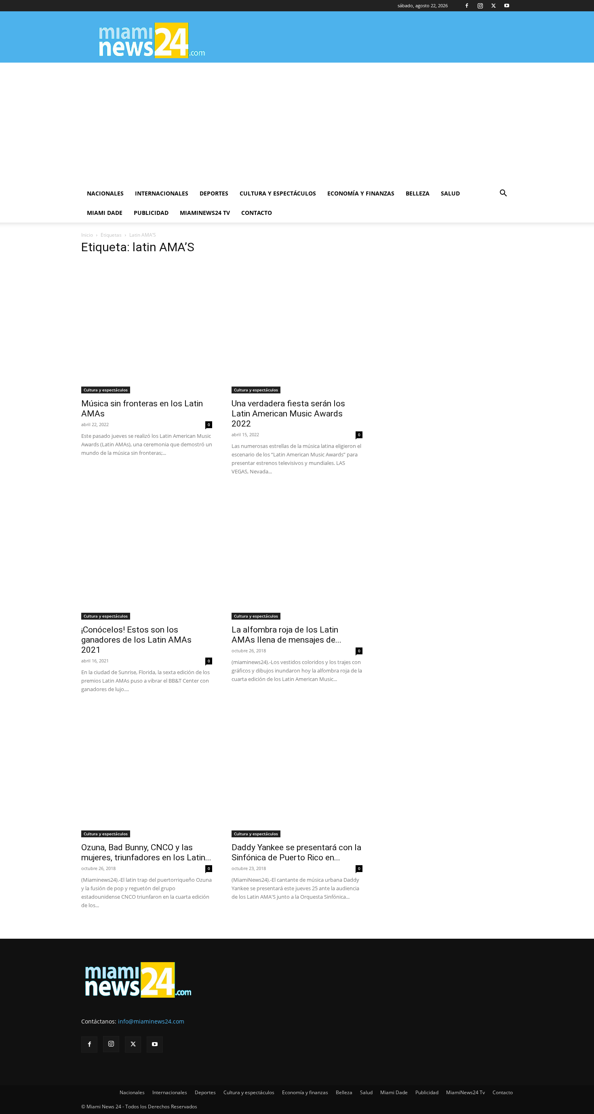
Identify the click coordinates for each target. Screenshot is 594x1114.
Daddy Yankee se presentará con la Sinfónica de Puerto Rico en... (296, 852)
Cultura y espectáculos (278, 193)
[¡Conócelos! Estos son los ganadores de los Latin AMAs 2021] (146, 554)
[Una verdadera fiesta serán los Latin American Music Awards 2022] (297, 328)
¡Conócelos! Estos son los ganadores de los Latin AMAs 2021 (136, 640)
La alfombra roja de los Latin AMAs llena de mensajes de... (286, 635)
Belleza (418, 193)
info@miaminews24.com (151, 1021)
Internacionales (161, 193)
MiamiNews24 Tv (205, 212)
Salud (450, 193)
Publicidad (151, 212)
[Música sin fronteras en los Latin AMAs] (146, 328)
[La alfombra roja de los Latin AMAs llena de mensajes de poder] (297, 554)
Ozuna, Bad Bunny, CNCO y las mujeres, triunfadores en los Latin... (146, 852)
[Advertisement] (297, 123)
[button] (503, 194)
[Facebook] (467, 5)
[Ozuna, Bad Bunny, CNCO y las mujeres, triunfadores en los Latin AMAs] (146, 771)
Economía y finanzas (360, 193)
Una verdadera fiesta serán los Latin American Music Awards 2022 (288, 414)
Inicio (87, 234)
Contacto (256, 212)
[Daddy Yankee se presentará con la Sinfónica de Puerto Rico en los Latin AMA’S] (297, 771)
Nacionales (105, 193)
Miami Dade (104, 212)
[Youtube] (507, 5)
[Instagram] (480, 5)
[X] (493, 5)
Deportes (214, 193)
